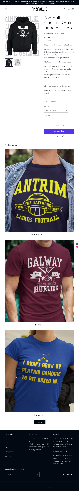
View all (40, 422)
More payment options (59, 136)
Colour (46, 106)
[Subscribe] (37, 474)
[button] (6, 9)
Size (45, 98)
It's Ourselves (10, 443)
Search (7, 439)
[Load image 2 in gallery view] (18, 63)
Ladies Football (38, 234)
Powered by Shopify (44, 487)
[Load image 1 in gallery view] (9, 63)
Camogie (38, 415)
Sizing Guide (9, 452)
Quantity (47, 115)
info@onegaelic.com (37, 444)
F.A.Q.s (7, 447)
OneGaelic (36, 487)
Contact (8, 456)
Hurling (38, 325)
